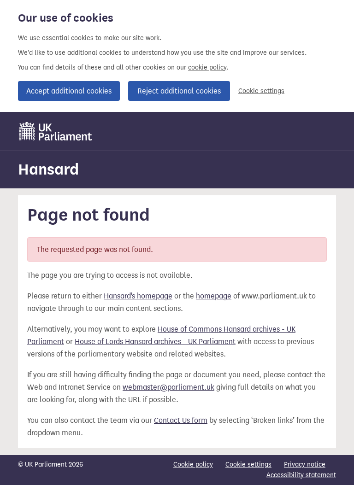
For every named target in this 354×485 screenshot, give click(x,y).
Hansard (48, 169)
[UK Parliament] (55, 131)
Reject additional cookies (179, 91)
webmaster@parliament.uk (168, 387)
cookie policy (207, 67)
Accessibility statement (301, 475)
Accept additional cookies (69, 91)
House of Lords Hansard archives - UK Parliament (155, 341)
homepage (213, 296)
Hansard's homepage (138, 296)
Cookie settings (261, 91)
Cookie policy (193, 464)
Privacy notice (304, 464)
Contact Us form (180, 420)
